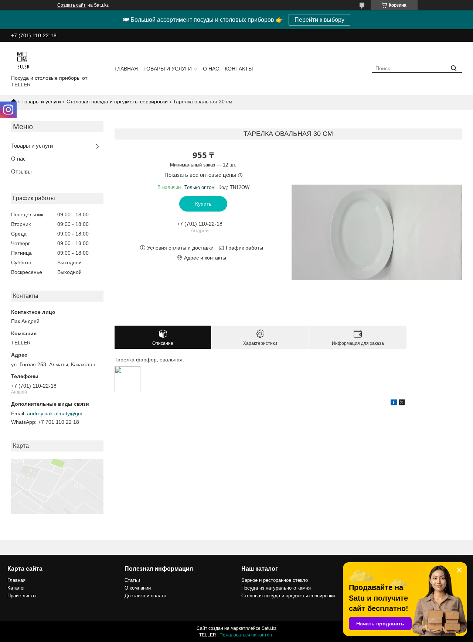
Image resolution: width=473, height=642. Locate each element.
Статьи (132, 580)
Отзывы (21, 171)
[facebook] (394, 403)
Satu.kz (269, 628)
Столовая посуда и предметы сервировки (117, 101)
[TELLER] (22, 60)
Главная (126, 69)
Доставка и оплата (145, 595)
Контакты (239, 69)
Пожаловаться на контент (247, 635)
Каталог (16, 588)
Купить (203, 204)
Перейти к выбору (319, 20)
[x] (402, 403)
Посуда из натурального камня (276, 588)
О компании (138, 588)
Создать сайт (71, 5)
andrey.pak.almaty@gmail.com (58, 413)
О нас (211, 69)
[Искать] (453, 68)
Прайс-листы (21, 595)
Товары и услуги (167, 69)
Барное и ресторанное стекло (274, 580)
